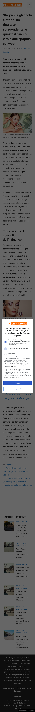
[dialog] (17, 356)
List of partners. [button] (11, 366)
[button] (17, 353)
